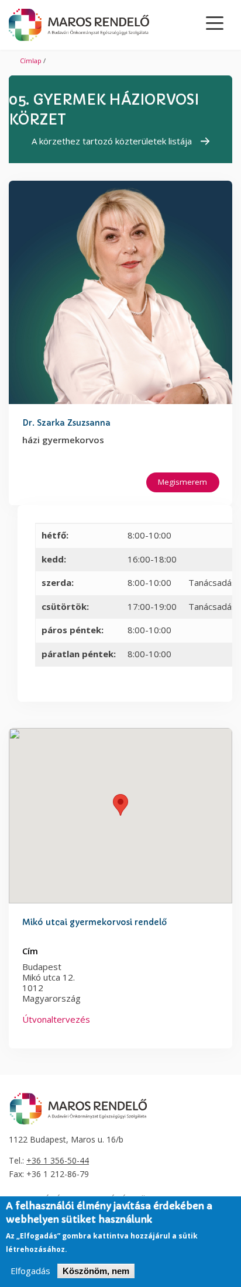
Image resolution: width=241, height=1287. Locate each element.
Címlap (31, 60)
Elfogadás (30, 1271)
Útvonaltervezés (56, 1019)
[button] (120, 804)
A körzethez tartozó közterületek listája (112, 141)
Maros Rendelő (79, 25)
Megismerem (182, 482)
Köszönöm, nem (96, 1271)
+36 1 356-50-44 (57, 1160)
